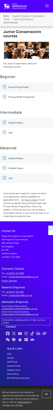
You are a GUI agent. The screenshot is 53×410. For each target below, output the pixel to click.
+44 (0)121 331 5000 (11, 257)
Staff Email (12, 362)
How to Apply (31, 200)
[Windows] (26, 340)
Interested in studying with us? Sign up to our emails (24, 321)
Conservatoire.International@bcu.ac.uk (20, 314)
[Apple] (20, 340)
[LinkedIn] (38, 333)
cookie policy (24, 402)
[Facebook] (8, 333)
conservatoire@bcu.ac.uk (20, 295)
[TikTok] (32, 333)
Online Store (13, 374)
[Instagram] (26, 333)
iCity (9, 354)
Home (6, 16)
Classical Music (15, 123)
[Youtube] (20, 333)
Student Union (14, 370)
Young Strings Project (18, 87)
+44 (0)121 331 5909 (15, 273)
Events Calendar (9, 281)
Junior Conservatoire (23, 19)
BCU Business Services (18, 378)
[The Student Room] (14, 340)
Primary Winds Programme (21, 97)
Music (7, 19)
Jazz (10, 133)
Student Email (14, 366)
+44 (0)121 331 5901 (15, 292)
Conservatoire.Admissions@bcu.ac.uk (19, 309)
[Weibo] (44, 333)
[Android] (32, 340)
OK (46, 394)
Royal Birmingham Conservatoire (28, 16)
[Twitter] (14, 333)
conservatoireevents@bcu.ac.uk (23, 277)
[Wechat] (8, 340)
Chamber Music (15, 168)
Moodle (10, 358)
